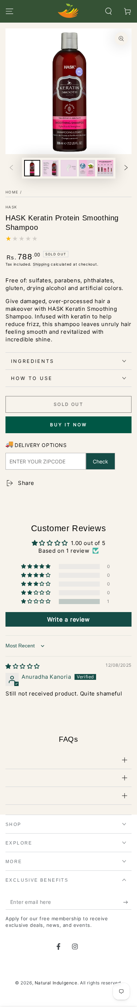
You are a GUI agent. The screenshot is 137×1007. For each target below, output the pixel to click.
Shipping (41, 264)
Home (11, 192)
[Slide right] (126, 168)
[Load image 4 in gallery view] (87, 168)
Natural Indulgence (56, 983)
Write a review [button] (68, 619)
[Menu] (9, 11)
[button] (108, 11)
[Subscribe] (127, 902)
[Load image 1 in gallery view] (32, 168)
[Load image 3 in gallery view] (69, 168)
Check (100, 461)
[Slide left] (11, 168)
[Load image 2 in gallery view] (50, 168)
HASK (11, 207)
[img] (22, 666)
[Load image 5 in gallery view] (105, 168)
